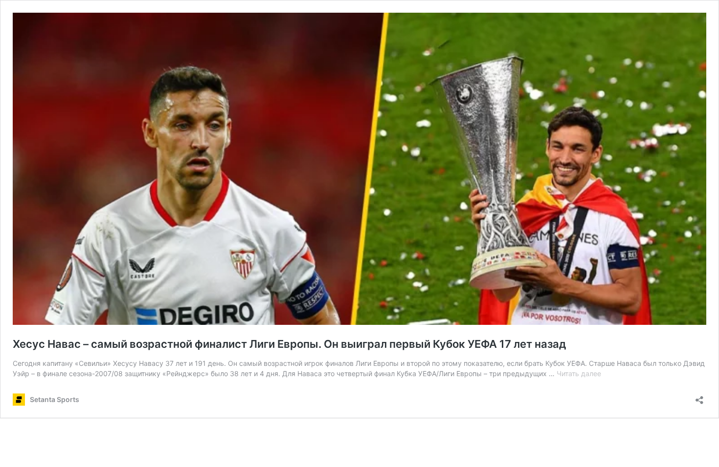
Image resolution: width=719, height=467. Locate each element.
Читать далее (579, 373)
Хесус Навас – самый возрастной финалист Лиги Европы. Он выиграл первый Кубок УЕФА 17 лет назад (289, 344)
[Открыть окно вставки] (699, 396)
